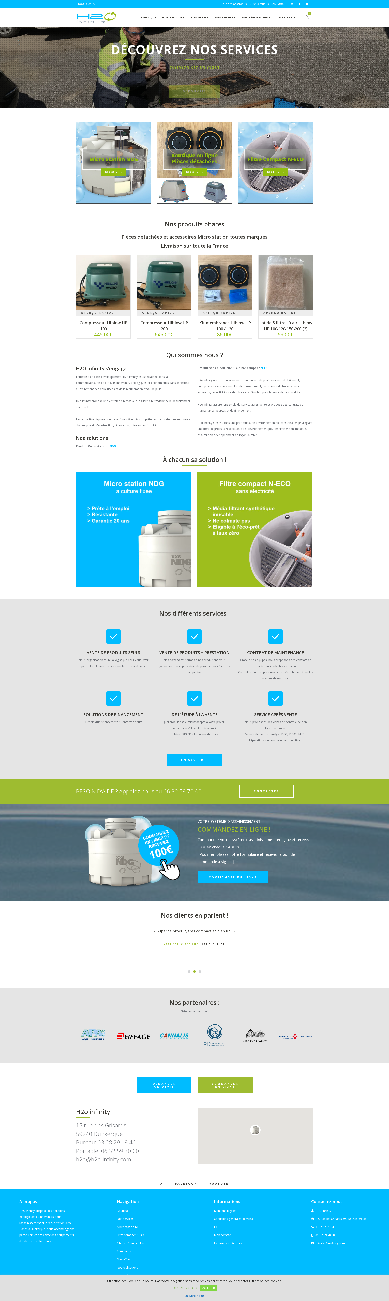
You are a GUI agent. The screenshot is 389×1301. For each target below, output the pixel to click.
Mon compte (222, 1235)
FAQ (217, 1227)
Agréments (124, 1251)
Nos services (125, 1219)
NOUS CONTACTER (89, 4)
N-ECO (265, 368)
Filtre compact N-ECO (131, 1235)
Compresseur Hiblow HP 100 (103, 326)
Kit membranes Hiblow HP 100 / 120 (225, 326)
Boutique (123, 1211)
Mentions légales (225, 1211)
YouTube (219, 1183)
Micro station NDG (129, 1227)
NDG (113, 446)
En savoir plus (194, 1295)
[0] (306, 17)
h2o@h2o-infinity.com (330, 1243)
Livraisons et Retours (228, 1243)
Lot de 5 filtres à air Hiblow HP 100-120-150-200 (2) (285, 326)
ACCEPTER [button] (208, 1288)
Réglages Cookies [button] (185, 1288)
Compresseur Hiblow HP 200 (164, 326)
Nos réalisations (127, 1267)
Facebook (186, 1183)
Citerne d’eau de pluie (131, 1243)
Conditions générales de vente (234, 1219)
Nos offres (124, 1259)
